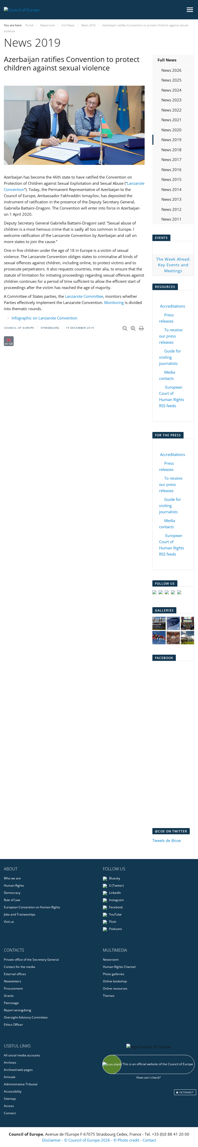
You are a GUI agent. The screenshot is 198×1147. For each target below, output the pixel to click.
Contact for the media (19, 967)
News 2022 (171, 110)
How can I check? (148, 1077)
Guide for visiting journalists (170, 357)
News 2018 (171, 149)
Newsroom (111, 959)
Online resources (115, 988)
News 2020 (171, 129)
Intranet (186, 1092)
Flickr (112, 921)
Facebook (115, 907)
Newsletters (12, 981)
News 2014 (171, 189)
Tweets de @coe (166, 840)
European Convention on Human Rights (32, 907)
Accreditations (172, 306)
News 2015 (171, 179)
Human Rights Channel (119, 967)
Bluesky (114, 878)
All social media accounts (22, 1055)
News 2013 (171, 199)
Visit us (9, 921)
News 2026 (171, 70)
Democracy (12, 893)
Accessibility (12, 1091)
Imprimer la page (142, 327)
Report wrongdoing (17, 1010)
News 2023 (171, 99)
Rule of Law (12, 900)
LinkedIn (114, 893)
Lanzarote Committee (84, 296)
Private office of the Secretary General (31, 959)
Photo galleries (113, 974)
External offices (15, 974)
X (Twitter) (116, 885)
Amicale (9, 1077)
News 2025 (171, 80)
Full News (167, 59)
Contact (149, 1140)
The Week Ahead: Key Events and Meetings (173, 264)
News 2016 (171, 169)
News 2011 (171, 219)
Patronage (11, 1003)
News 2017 (171, 159)
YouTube (115, 914)
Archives (10, 1062)
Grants (9, 995)
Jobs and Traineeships (19, 914)
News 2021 (171, 119)
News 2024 (171, 90)
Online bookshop (115, 981)
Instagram (116, 900)
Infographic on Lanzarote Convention (44, 317)
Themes (108, 995)
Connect (10, 1113)
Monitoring (114, 302)
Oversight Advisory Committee (26, 1017)
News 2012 (171, 209)
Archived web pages (18, 1070)
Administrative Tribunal (20, 1084)
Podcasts (115, 929)
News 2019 (171, 139)
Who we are (12, 878)
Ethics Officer (13, 1024)
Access (9, 1106)
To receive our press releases (170, 336)
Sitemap (10, 1098)
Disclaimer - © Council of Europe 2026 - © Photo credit (91, 1140)
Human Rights (14, 885)
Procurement (13, 988)
